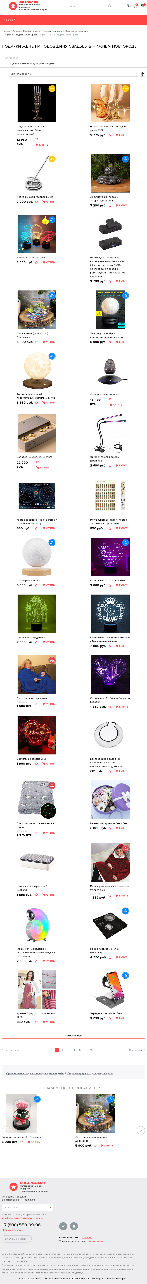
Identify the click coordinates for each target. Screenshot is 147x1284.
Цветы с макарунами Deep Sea (108, 823)
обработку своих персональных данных (22, 1218)
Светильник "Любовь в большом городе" (110, 700)
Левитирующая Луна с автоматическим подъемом (106, 335)
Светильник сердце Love (32, 758)
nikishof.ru (87, 1237)
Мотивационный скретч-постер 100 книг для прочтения (108, 521)
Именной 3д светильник (31, 257)
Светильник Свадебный (31, 637)
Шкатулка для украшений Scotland (32, 888)
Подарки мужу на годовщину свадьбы (90, 1073)
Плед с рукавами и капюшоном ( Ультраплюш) (109, 888)
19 (91, 1050)
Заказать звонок (16, 1239)
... (85, 1050)
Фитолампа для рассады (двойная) (104, 458)
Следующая (136, 1050)
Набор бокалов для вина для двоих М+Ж (108, 128)
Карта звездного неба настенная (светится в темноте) (37, 521)
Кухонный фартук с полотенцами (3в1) (36, 1015)
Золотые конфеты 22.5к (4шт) (34, 456)
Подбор (9, 20)
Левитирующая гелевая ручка (35, 196)
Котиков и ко (96, 1241)
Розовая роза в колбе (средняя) (21, 1137)
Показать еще (73, 1035)
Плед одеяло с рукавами (32, 698)
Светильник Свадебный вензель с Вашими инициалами (110, 639)
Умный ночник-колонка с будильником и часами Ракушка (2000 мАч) (36, 952)
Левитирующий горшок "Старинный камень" (104, 198)
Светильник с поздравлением (108, 580)
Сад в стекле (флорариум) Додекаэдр (32, 335)
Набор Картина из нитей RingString (104, 950)
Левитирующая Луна (29, 580)
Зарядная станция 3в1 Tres (106, 1013)
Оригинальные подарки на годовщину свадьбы (35, 1073)
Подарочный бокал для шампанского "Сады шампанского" (31, 130)
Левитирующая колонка (104, 394)
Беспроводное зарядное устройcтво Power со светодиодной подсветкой (106, 762)
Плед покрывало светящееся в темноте (35, 825)
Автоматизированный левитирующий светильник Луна (36, 396)
